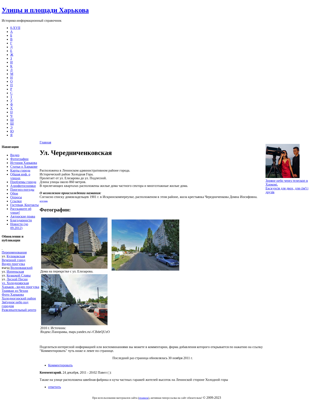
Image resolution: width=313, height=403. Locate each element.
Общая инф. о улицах (20, 176)
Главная (45, 142)
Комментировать (60, 365)
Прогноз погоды (22, 189)
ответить (54, 387)
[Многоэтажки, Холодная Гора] (74, 267)
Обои (14, 193)
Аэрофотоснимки (23, 186)
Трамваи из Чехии (15, 291)
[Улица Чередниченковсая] (145, 269)
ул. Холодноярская (15, 283)
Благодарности (21, 220)
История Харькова (23, 163)
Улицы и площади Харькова (45, 10)
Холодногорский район (19, 298)
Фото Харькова (13, 294)
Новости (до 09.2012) (19, 226)
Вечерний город (13, 260)
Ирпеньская (15, 271)
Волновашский (21, 268)
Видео (14, 155)
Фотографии (19, 159)
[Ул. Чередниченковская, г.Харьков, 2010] (74, 324)
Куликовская (16, 256)
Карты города (20, 170)
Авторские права (22, 216)
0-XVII (15, 28)
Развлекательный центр (19, 310)
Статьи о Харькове (23, 166)
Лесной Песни (17, 279)
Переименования (14, 252)
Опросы (16, 197)
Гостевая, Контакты (24, 205)
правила (143, 397)
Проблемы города (23, 182)
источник (44, 201)
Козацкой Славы (19, 275)
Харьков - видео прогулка (20, 287)
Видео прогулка (13, 264)
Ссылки (16, 201)
